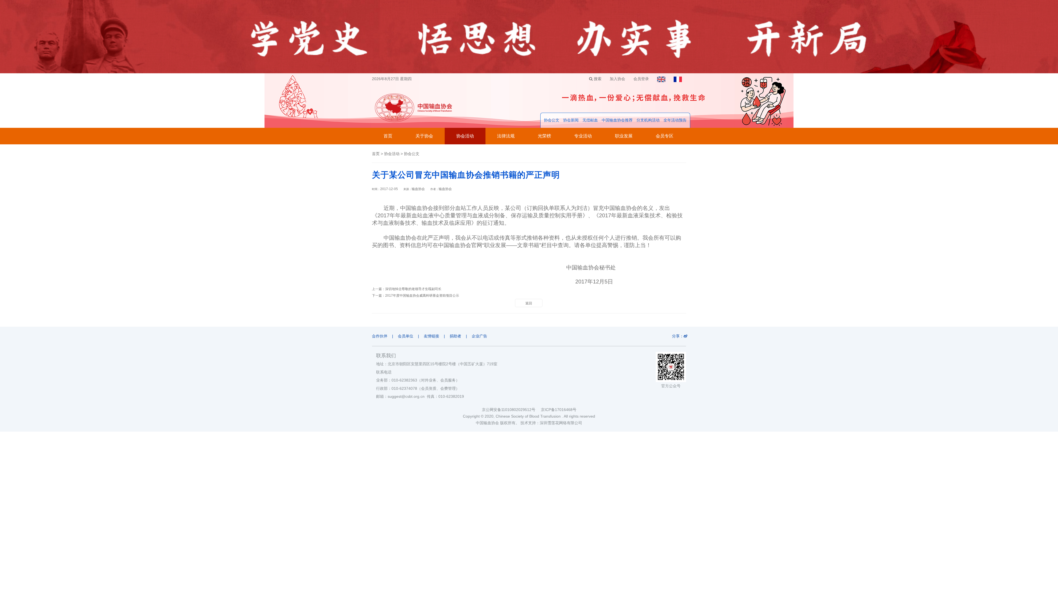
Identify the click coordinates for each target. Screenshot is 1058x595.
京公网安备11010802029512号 (511, 409)
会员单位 (405, 336)
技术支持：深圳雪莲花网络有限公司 (551, 423)
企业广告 (479, 336)
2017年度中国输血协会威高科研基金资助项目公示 (422, 296)
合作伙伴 (379, 336)
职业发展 (624, 136)
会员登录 (641, 79)
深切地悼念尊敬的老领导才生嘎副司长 (413, 289)
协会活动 (465, 136)
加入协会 (617, 79)
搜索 (597, 79)
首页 (388, 136)
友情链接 (431, 336)
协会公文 (551, 120)
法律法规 (506, 136)
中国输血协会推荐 (617, 120)
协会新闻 (571, 120)
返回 (528, 303)
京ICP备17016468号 (558, 409)
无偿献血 (590, 120)
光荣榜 (544, 136)
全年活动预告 (675, 120)
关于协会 (424, 136)
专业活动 (583, 136)
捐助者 (455, 336)
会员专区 (664, 136)
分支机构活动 (648, 120)
